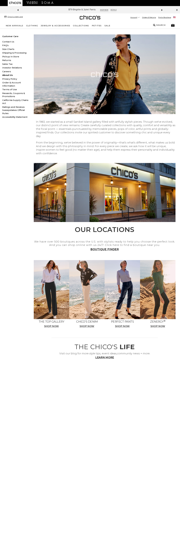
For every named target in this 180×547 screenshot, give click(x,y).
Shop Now (101, 10)
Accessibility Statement (14, 117)
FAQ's (5, 45)
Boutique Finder (104, 249)
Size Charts (8, 49)
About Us (7, 75)
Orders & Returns (149, 17)
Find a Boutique (164, 17)
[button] (173, 25)
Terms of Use (9, 89)
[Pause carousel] (177, 10)
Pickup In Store (10, 56)
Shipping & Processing (14, 52)
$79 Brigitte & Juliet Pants (79, 10)
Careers (6, 71)
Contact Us (8, 41)
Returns (6, 60)
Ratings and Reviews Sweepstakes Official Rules (13, 110)
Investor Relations (12, 67)
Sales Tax (7, 64)
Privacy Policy (9, 79)
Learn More (104, 357)
